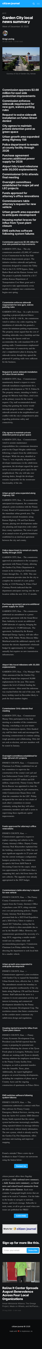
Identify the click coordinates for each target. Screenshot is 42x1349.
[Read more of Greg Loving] (5, 33)
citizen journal (11, 3)
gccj (4, 13)
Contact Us (21, 1166)
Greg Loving (8, 39)
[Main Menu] (38, 3)
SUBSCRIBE (21, 1216)
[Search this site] (34, 4)
